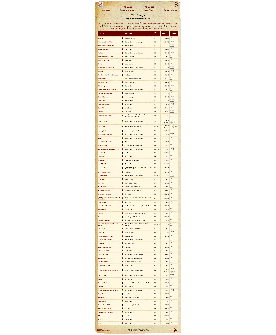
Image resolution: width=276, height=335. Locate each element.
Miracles (100, 138)
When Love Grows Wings (105, 42)
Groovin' (100, 217)
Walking (100, 53)
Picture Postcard (103, 121)
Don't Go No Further (104, 251)
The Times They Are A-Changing (108, 75)
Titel (100, 34)
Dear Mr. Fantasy (103, 262)
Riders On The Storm (104, 116)
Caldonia (100, 286)
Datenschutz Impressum (103, 330)
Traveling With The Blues (105, 56)
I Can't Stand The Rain (104, 206)
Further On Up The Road (105, 236)
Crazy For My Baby (104, 265)
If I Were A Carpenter (104, 194)
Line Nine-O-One (103, 168)
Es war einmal (127, 10)
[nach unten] (176, 5)
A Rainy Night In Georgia (105, 312)
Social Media (170, 10)
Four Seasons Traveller (105, 240)
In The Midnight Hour (104, 190)
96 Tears (100, 319)
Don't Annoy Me (103, 254)
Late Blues (101, 179)
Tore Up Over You (103, 60)
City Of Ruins (102, 275)
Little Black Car (102, 164)
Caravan (100, 279)
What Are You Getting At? (106, 45)
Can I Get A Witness (104, 283)
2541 (99, 323)
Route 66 (101, 111)
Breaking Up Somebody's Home (108, 290)
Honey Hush (102, 209)
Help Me (100, 213)
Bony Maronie (102, 294)
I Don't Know (102, 202)
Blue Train (101, 297)
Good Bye (101, 232)
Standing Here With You (105, 93)
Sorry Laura (101, 100)
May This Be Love (103, 153)
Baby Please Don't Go (104, 308)
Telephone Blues (103, 82)
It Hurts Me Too (102, 187)
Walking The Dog (103, 49)
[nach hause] (100, 4)
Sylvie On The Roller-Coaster (107, 89)
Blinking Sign (102, 301)
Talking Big (101, 86)
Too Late (100, 64)
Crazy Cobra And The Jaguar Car (108, 270)
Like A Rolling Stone (104, 172)
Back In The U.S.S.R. (104, 305)
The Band (127, 7)
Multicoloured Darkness (105, 134)
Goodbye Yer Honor (104, 220)
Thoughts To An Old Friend (106, 67)
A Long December (103, 316)
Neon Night (101, 127)
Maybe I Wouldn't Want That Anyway (109, 149)
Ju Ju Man (101, 183)
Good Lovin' (101, 229)
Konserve (106, 10)
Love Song (101, 156)
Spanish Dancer (103, 97)
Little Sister (101, 160)
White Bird (101, 38)
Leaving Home (102, 176)
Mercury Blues (102, 145)
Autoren (128, 34)
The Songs (148, 7)
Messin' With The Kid (104, 142)
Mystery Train (102, 131)
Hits (164, 34)
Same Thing (101, 108)
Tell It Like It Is (102, 78)
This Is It (100, 71)
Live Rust (149, 10)
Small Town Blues (103, 104)
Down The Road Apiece (105, 247)
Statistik (99, 329)
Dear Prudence (102, 258)
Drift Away (101, 243)
